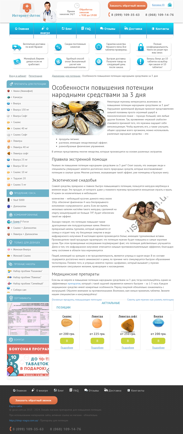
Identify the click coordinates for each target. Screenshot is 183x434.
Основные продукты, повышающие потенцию (77, 299)
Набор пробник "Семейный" (28, 283)
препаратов (74, 283)
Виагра (17, 103)
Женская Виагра (22, 249)
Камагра (17, 97)
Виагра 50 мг (20, 165)
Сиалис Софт (20, 134)
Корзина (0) (158, 4)
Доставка (135, 29)
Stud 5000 (18, 200)
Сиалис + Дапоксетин (24, 227)
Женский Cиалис (22, 255)
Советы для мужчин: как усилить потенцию (150, 299)
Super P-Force (21, 221)
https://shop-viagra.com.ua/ (23, 420)
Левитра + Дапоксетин (25, 234)
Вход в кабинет (17, 75)
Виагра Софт (20, 115)
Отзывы (109, 29)
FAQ (88, 29)
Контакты (162, 29)
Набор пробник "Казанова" (27, 271)
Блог (69, 29)
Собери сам (19, 289)
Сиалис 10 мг (20, 172)
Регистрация (35, 75)
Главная (23, 29)
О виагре (45, 31)
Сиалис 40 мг (20, 128)
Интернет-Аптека (27, 15)
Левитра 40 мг (21, 147)
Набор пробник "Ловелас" (27, 277)
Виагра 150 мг (21, 109)
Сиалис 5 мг (19, 184)
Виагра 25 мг (20, 159)
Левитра (17, 140)
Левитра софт (20, 153)
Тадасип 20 (19, 178)
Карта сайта (15, 406)
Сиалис (17, 122)
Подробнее (67, 347)
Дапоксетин (19, 206)
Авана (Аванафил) (23, 90)
